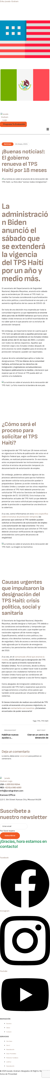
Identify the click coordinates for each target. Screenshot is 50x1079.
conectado (24, 756)
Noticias (7, 144)
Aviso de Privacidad (8, 1074)
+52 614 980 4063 (12, 787)
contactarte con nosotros (22, 708)
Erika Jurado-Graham (9, 1)
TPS (38, 721)
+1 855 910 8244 (12, 784)
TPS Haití (44, 721)
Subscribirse (10, 836)
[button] (47, 129)
